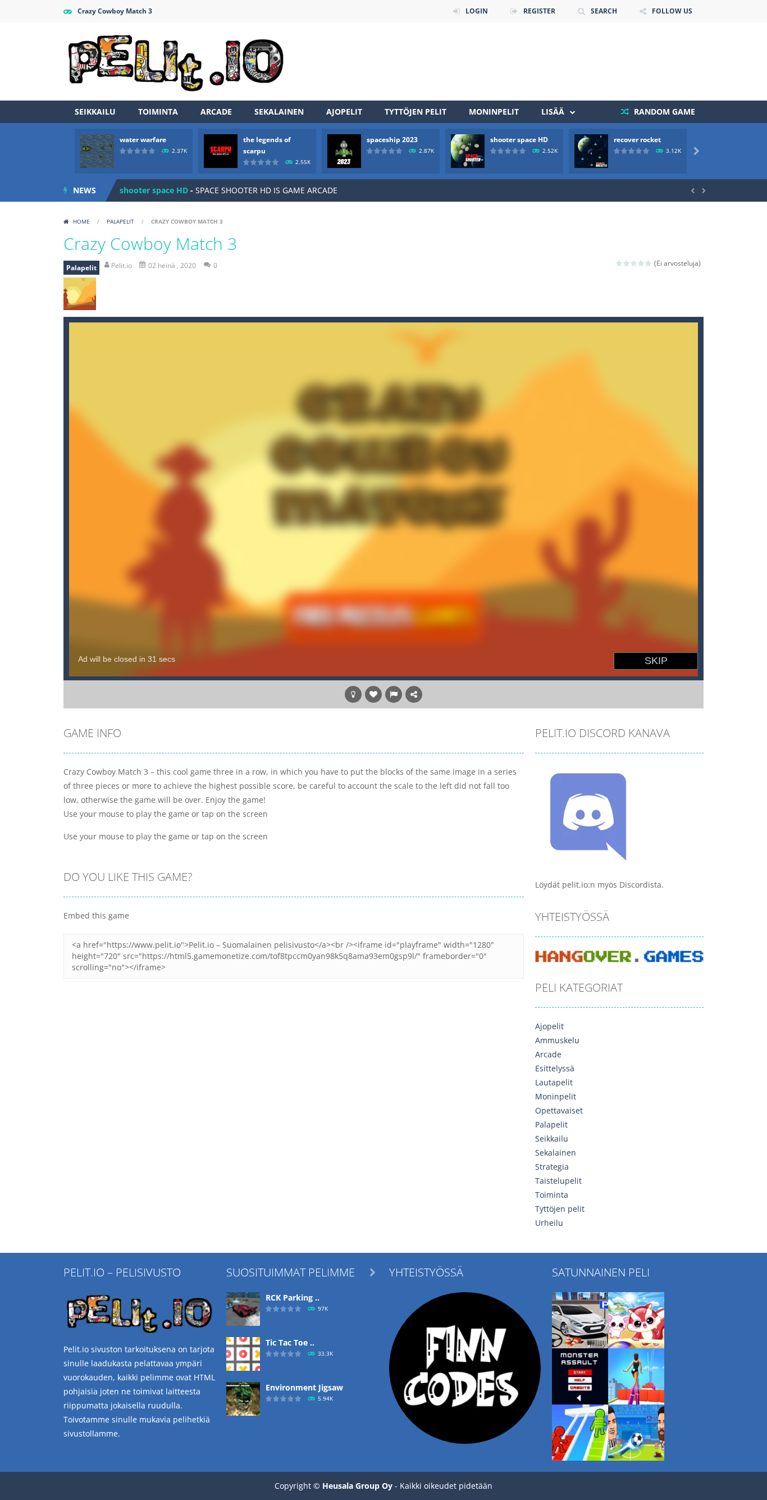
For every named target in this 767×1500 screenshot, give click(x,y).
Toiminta (158, 111)
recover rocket (637, 139)
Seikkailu (95, 111)
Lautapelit (554, 1082)
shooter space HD (519, 139)
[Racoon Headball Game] (636, 1319)
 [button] (393, 694)
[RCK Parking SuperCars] (243, 1308)
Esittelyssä (554, 1068)
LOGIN (476, 11)
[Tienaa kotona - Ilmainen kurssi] (465, 1367)
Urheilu (549, 1222)
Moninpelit (494, 111)
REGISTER (539, 11)
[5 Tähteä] (648, 263)
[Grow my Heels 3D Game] (636, 1375)
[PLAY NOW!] (97, 150)
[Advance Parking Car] (580, 1319)
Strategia (552, 1166)
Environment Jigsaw (304, 1387)
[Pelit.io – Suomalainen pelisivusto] (175, 60)
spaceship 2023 (392, 139)
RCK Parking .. (292, 1297)
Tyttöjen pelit (415, 111)
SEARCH (604, 11)
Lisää (552, 111)
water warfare (143, 139)
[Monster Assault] (580, 1375)
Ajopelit (344, 111)
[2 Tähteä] (627, 263)
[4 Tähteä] (641, 263)
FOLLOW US (672, 11)
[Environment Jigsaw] (243, 1398)
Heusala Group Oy (357, 1485)
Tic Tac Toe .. (290, 1342)
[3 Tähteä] (634, 263)
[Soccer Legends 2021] (636, 1431)
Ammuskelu (557, 1040)
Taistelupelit (558, 1180)
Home (81, 221)
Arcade (216, 111)
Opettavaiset (559, 1110)
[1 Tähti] (619, 263)
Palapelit (120, 221)
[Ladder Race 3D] (580, 1431)
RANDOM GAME (663, 111)
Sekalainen (279, 111)
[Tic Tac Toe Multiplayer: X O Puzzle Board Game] (243, 1353)
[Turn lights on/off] (353, 694)
